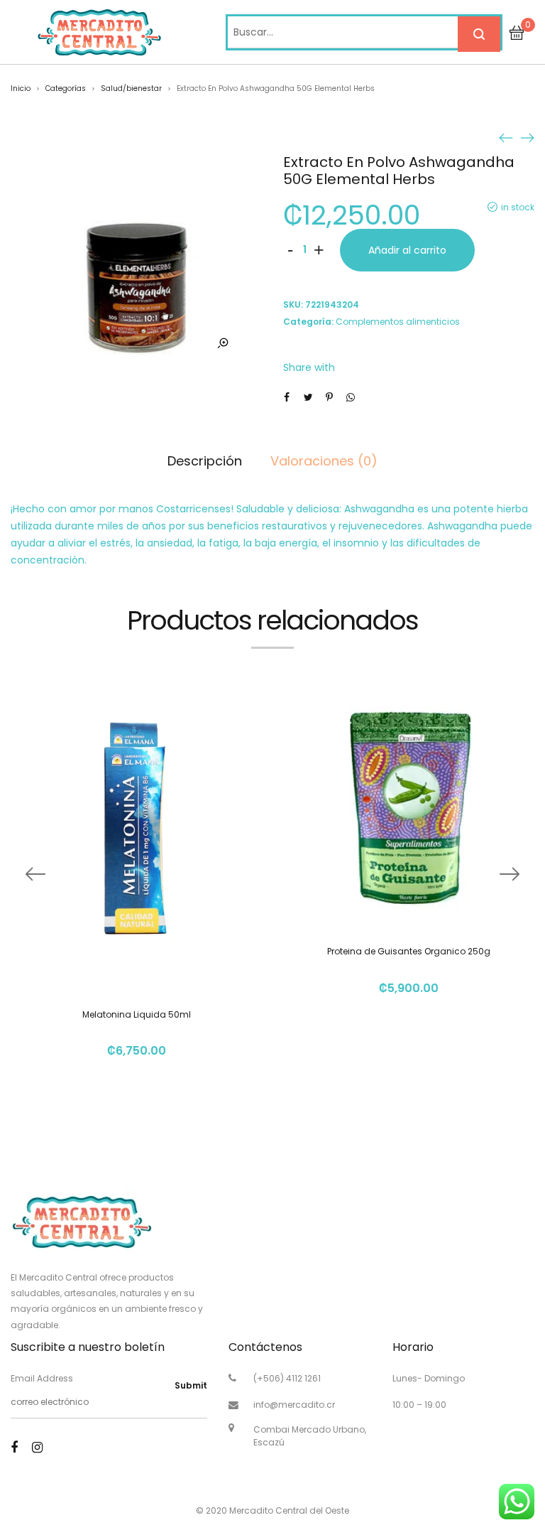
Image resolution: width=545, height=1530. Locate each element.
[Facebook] (14, 1447)
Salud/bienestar (131, 88)
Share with (309, 367)
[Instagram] (37, 1447)
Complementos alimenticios (398, 322)
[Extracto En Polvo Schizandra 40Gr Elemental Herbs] (527, 137)
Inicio (21, 88)
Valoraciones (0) (324, 461)
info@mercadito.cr (294, 1405)
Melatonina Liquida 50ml (136, 1014)
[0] (517, 32)
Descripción (204, 461)
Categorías (65, 88)
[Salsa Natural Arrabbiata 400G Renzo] (506, 137)
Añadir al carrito (407, 250)
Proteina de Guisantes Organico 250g (408, 951)
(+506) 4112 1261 (287, 1378)
